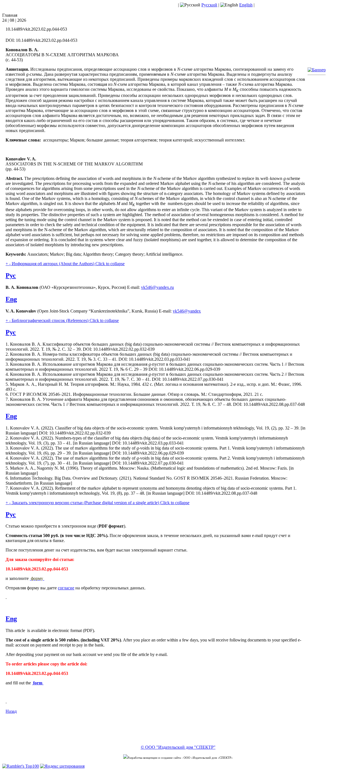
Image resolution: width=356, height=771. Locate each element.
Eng (11, 299)
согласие (66, 587)
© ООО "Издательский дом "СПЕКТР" (178, 747)
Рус (11, 275)
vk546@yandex (187, 311)
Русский (209, 5)
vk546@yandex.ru (157, 287)
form (37, 682)
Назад (11, 711)
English (246, 5)
